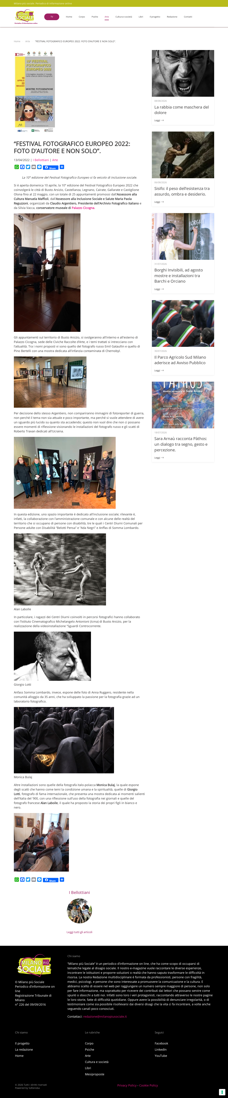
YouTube (161, 1056)
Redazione (172, 16)
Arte (55, 160)
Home (69, 16)
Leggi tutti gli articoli (79, 932)
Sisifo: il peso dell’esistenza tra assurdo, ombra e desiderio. (182, 191)
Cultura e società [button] (124, 16)
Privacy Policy (127, 1085)
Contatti (188, 16)
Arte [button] (107, 16)
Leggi (157, 120)
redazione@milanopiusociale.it (105, 1016)
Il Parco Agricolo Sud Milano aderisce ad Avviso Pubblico (180, 359)
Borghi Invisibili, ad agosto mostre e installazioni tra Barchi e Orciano (178, 275)
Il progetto (155, 16)
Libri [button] (141, 16)
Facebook (161, 1043)
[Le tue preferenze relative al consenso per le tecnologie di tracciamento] (222, 1092)
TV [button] (52, 16)
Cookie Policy (148, 1085)
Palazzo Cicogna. (83, 208)
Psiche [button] (95, 16)
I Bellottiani (41, 160)
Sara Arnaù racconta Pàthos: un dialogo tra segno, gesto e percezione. (180, 444)
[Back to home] (26, 17)
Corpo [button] (82, 16)
